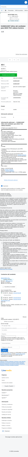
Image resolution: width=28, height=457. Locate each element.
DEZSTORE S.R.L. (5, 278)
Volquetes (11, 361)
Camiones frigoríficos (20, 364)
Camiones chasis (15, 362)
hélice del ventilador (17, 78)
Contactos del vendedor (7, 382)
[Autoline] (6, 10)
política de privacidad (6, 353)
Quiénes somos (5, 377)
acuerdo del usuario (20, 353)
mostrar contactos (22, 155)
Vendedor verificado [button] (7, 279)
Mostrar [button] (11, 293)
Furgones (16, 365)
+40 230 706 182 (17, 299)
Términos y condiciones (7, 404)
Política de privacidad (6, 407)
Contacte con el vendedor (8, 75)
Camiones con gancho (5, 362)
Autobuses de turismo (9, 364)
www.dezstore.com (5, 300)
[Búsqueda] (25, 6)
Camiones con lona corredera (7, 365)
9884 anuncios (9, 280)
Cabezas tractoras (4, 361)
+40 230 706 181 (17, 297)
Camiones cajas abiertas (19, 361)
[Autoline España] (9, 2)
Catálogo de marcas (6, 414)
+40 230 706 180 (17, 293)
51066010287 (16, 80)
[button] (26, 2)
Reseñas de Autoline (6, 412)
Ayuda (3, 380)
